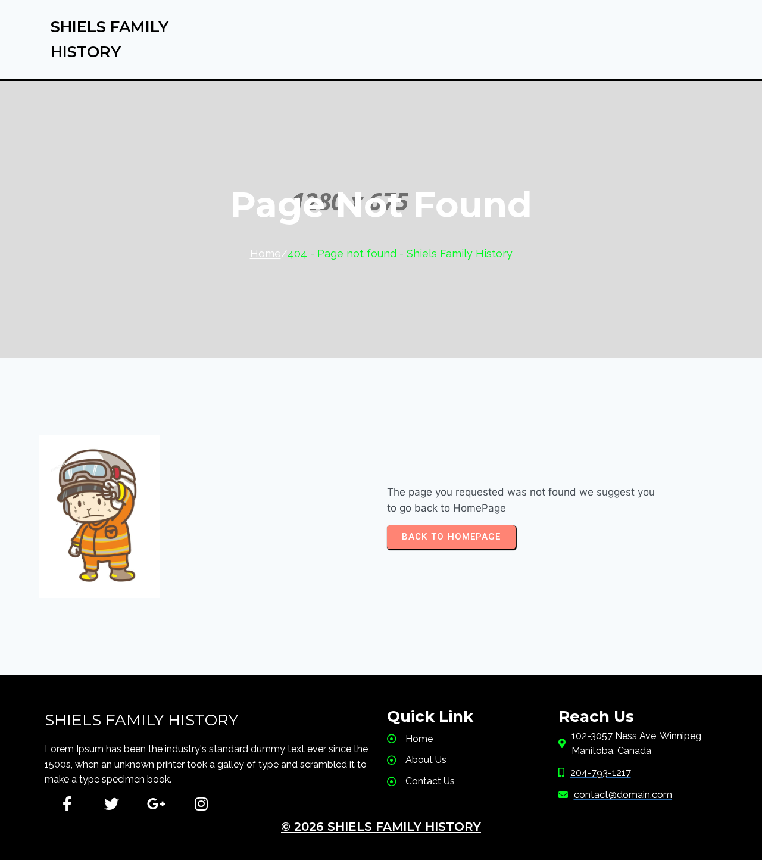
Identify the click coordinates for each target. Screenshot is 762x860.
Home (265, 253)
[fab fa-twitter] (111, 803)
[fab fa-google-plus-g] (156, 803)
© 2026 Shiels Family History (381, 827)
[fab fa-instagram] (200, 803)
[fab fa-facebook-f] (67, 803)
